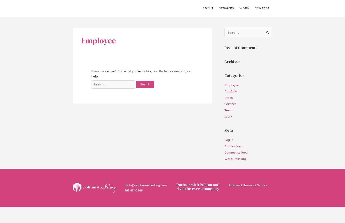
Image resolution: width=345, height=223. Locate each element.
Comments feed (236, 152)
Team (228, 110)
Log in (228, 140)
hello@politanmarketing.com (146, 185)
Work (228, 116)
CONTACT (262, 8)
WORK (244, 8)
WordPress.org (235, 159)
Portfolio (230, 91)
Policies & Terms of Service (248, 185)
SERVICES (226, 8)
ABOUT (208, 8)
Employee (231, 85)
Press (228, 98)
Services (230, 104)
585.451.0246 (134, 190)
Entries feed (233, 146)
